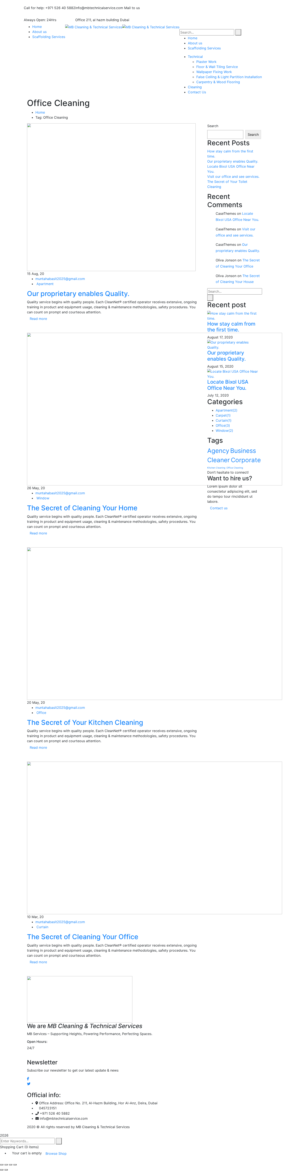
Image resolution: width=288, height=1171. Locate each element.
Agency (218, 450)
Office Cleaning (234, 467)
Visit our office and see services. (233, 176)
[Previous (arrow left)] (1, 1169)
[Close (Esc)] (15, 1164)
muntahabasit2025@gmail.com (60, 279)
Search (212, 126)
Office (41, 712)
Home (40, 112)
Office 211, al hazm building (97, 20)
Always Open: (35, 20)
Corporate (246, 460)
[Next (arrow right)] (6, 1169)
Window (42, 498)
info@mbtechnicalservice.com (99, 8)
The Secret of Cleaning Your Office (82, 937)
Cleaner (218, 460)
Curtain (42, 927)
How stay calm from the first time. (231, 327)
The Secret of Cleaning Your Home (82, 508)
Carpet (223, 415)
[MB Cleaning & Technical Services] (93, 26)
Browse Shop (56, 1153)
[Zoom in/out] (1, 1164)
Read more (38, 319)
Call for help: (34, 8)
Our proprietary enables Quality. (78, 293)
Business (243, 450)
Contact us (219, 508)
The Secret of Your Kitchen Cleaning (85, 722)
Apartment (45, 284)
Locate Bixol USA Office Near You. (227, 385)
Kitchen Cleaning (216, 467)
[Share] (10, 1164)
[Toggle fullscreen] (6, 1164)
